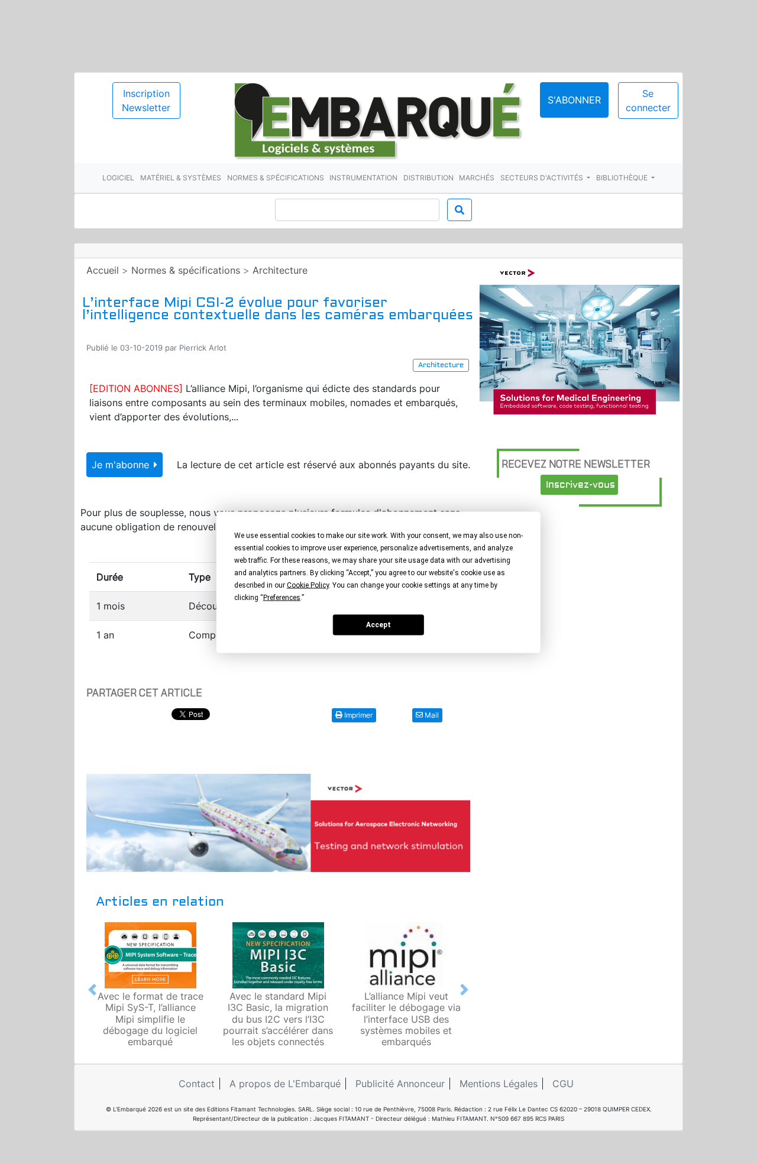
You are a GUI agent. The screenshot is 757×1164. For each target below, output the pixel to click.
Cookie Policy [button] (308, 585)
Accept (378, 625)
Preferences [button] (281, 597)
